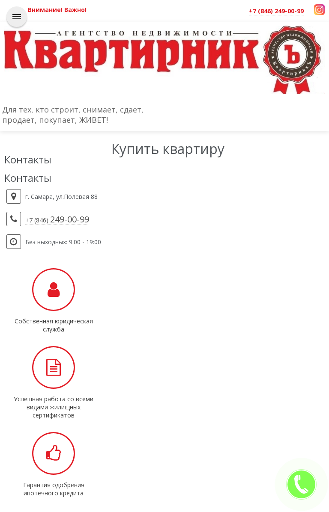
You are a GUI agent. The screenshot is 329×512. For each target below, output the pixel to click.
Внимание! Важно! (57, 10)
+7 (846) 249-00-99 (276, 11)
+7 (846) (57, 220)
